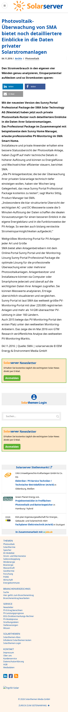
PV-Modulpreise (10, 619)
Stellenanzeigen (10, 625)
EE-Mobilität (8, 553)
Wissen (6, 628)
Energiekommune (11, 582)
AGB (5, 664)
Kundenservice (10, 658)
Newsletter (8, 607)
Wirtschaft (8, 579)
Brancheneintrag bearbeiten (16, 598)
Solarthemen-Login (12, 643)
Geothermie (8, 571)
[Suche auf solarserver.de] (57, 416)
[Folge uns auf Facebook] (11, 677)
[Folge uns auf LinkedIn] (5, 677)
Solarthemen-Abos (11, 637)
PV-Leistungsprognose (13, 613)
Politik (6, 576)
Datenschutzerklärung (13, 661)
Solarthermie (9, 547)
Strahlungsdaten (10, 622)
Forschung (8, 573)
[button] (12, 86)
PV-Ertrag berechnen (12, 610)
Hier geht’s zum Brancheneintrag (18, 595)
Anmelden (12, 378)
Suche (6, 592)
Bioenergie (8, 565)
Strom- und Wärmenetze (14, 556)
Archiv (18, 58)
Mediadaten (8, 667)
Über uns (7, 655)
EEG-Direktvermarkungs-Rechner (18, 616)
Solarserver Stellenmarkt (33, 467)
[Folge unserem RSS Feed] (16, 677)
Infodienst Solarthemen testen (17, 640)
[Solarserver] (38, 6)
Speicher (7, 550)
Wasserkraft (9, 568)
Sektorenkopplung (11, 559)
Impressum (8, 652)
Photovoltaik (32, 58)
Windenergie (9, 562)
